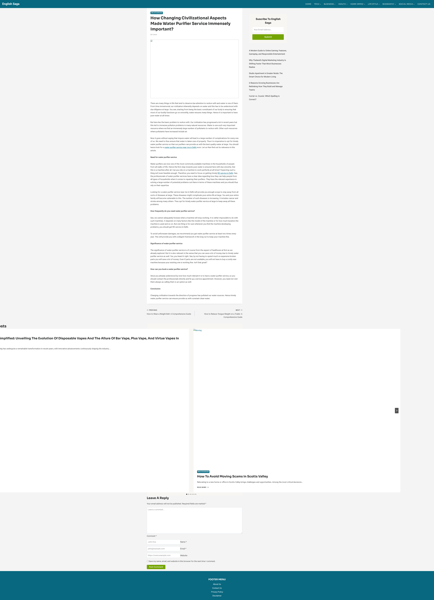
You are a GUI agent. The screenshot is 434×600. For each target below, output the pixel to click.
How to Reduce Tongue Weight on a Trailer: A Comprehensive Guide (223, 314)
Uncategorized (156, 13)
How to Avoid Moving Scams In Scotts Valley (232, 476)
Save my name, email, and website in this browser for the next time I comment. (182, 561)
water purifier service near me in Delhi (181, 147)
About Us (217, 584)
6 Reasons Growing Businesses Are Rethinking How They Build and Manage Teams (266, 86)
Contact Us (423, 4)
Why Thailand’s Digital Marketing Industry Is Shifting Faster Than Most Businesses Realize (267, 64)
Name (183, 542)
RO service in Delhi (225, 173)
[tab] (186, 494)
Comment (152, 536)
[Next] (397, 410)
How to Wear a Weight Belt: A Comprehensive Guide (169, 312)
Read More (203, 487)
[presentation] (296, 398)
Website (183, 555)
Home (308, 4)
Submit (268, 37)
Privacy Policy (217, 592)
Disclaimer (217, 595)
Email (183, 548)
